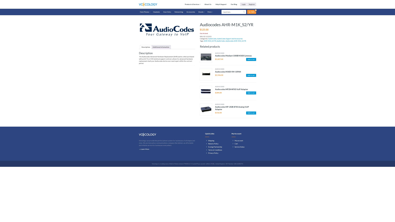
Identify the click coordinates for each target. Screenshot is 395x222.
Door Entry (167, 12)
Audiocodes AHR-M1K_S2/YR (236, 41)
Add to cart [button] (251, 59)
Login (244, 4)
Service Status (240, 147)
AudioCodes (212, 39)
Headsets (156, 12)
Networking (178, 12)
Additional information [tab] (161, 47)
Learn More (145, 149)
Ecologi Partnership (215, 147)
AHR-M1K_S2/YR (210, 41)
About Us (207, 4)
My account (239, 141)
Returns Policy (213, 144)
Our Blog (234, 4)
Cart (236, 144)
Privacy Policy (213, 153)
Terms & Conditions (215, 150)
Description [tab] (146, 47)
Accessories (190, 12)
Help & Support (221, 4)
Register (252, 4)
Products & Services (192, 4)
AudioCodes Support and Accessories (230, 39)
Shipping (211, 141)
